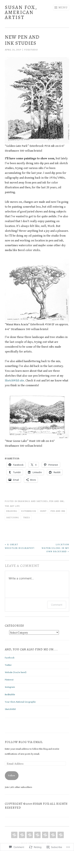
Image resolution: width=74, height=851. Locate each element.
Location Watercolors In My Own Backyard (55, 548)
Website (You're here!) (15, 672)
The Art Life (12, 506)
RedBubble (10, 694)
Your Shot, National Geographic (20, 702)
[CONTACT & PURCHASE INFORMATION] (44, 835)
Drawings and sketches (33, 501)
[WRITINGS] (60, 835)
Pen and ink (56, 501)
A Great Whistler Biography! (19, 546)
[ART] (29, 835)
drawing (11, 511)
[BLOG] (37, 835)
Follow (11, 775)
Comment (56, 604)
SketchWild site (14, 380)
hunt (43, 511)
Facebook (9, 657)
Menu (63, 7)
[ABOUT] (21, 835)
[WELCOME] (13, 835)
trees (26, 517)
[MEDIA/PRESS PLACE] (52, 835)
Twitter (8, 665)
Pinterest (9, 679)
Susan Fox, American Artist (21, 12)
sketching (12, 517)
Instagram (10, 687)
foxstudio (31, 49)
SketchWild (10, 709)
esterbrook (28, 511)
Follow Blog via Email (24, 742)
